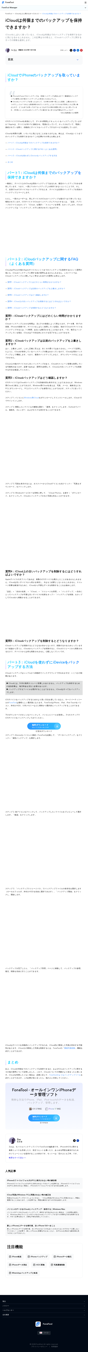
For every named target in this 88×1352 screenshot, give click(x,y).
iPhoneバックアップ (39, 1257)
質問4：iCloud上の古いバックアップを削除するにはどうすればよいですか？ (39, 301)
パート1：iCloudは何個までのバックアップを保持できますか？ (34, 143)
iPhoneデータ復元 (64, 1257)
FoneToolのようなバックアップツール (65, 1075)
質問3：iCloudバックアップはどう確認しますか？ (28, 295)
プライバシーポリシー (39, 1346)
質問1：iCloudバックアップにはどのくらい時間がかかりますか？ (34, 282)
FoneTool (9, 3)
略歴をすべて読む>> (17, 1158)
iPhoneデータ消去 (19, 1265)
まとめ (10, 162)
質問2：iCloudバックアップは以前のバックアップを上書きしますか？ (36, 289)
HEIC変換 (40, 1265)
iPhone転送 (16, 1257)
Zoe (15, 50)
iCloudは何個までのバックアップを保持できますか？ (61, 14)
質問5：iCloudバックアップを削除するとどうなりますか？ (32, 308)
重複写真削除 (69, 1048)
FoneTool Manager (9, 8)
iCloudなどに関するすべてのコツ (27, 14)
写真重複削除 (59, 1265)
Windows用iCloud (31, 398)
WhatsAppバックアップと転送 (25, 1273)
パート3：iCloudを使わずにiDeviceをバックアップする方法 (32, 156)
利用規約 (54, 1346)
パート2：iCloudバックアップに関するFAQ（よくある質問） (33, 149)
